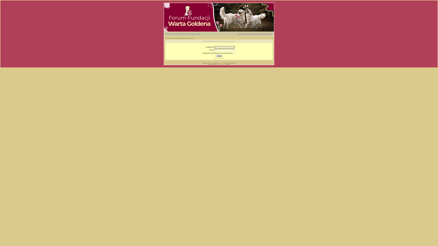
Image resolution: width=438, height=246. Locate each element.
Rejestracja (225, 34)
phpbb (217, 64)
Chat (230, 34)
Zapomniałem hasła (219, 58)
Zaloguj (234, 34)
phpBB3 (223, 64)
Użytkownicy (213, 34)
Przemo (222, 63)
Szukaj (206, 34)
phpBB (211, 63)
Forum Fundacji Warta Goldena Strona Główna (180, 38)
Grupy (219, 34)
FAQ (202, 34)
